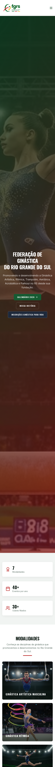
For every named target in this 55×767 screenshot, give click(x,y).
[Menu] (51, 8)
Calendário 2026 (26, 297)
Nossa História (28, 305)
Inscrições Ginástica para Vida (27, 314)
